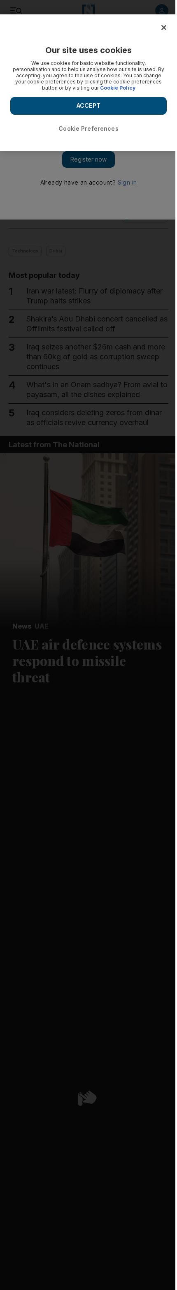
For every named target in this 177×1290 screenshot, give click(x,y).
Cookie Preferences (88, 128)
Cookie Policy (117, 88)
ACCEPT (88, 105)
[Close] (164, 27)
